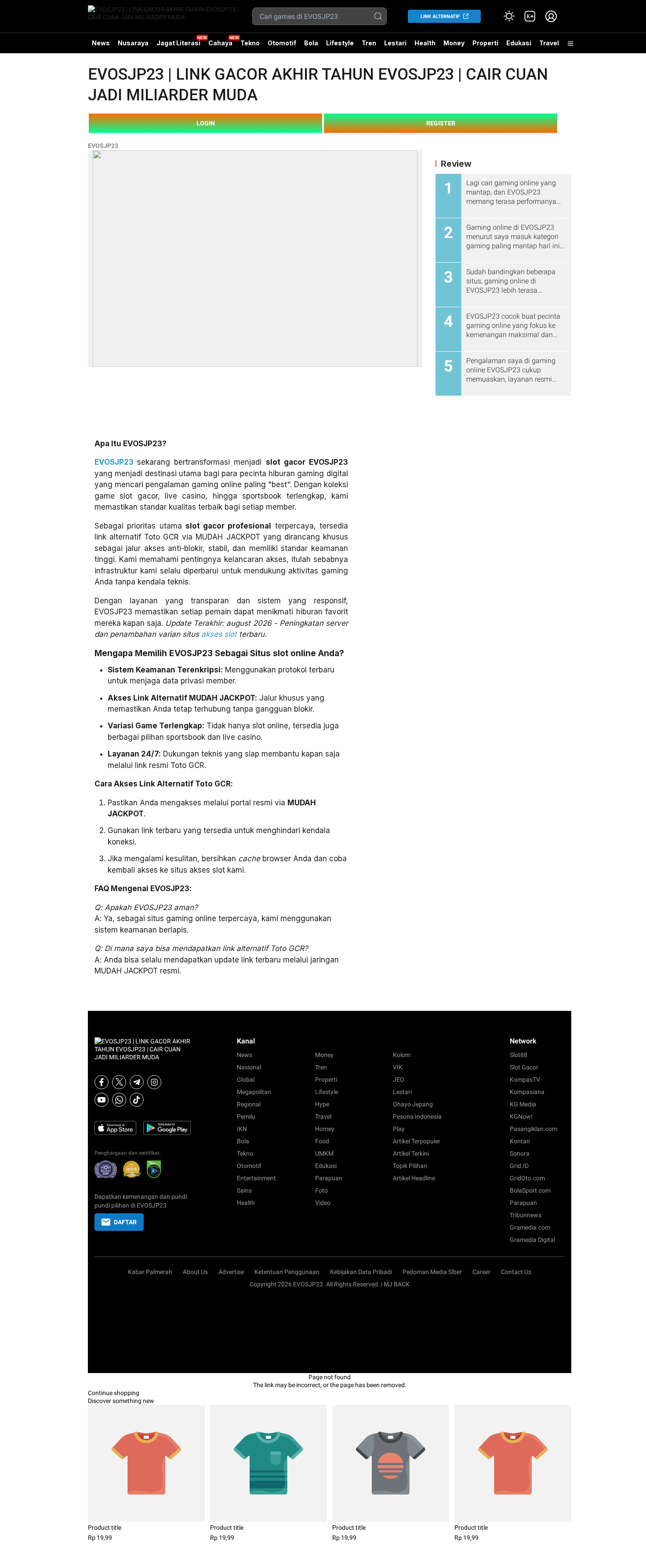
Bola (311, 43)
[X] (119, 1082)
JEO (398, 1079)
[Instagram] (154, 1082)
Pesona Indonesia (417, 1116)
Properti (485, 43)
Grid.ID (519, 1165)
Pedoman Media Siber (432, 1271)
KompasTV (525, 1079)
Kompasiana (527, 1091)
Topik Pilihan (410, 1165)
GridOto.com (527, 1178)
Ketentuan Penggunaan (286, 1271)
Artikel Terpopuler (416, 1141)
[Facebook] (101, 1082)
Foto (321, 1190)
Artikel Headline (414, 1178)
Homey (324, 1128)
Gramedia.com (530, 1227)
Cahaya (220, 43)
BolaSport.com (530, 1190)
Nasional (249, 1067)
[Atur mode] (509, 16)
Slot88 (518, 1054)
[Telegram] (137, 1082)
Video (322, 1202)
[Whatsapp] (119, 1100)
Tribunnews (525, 1215)
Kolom (401, 1054)
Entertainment (256, 1178)
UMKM (324, 1153)
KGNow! (521, 1116)
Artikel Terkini (411, 1153)
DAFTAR (125, 1222)
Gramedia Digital (532, 1239)
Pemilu (246, 1116)
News (101, 43)
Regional (249, 1104)
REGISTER (440, 123)
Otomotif (282, 43)
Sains (244, 1190)
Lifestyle (340, 43)
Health (425, 43)
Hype (322, 1104)
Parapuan (328, 1178)
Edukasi (518, 43)
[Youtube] (101, 1100)
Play (399, 1128)
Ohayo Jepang (413, 1104)
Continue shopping (113, 1392)
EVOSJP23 (103, 145)
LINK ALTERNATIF (440, 16)
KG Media (523, 1104)
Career (481, 1271)
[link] (530, 16)
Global (245, 1079)
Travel (549, 43)
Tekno (250, 43)
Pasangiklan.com (533, 1128)
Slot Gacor (524, 1067)
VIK (398, 1067)
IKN (242, 1128)
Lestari (395, 46)
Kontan (520, 1141)
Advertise (231, 1271)
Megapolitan (254, 1091)
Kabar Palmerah (150, 1271)
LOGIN (205, 123)
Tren (369, 43)
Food (322, 1141)
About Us (195, 1271)
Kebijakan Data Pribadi (361, 1271)
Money (454, 43)
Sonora (520, 1153)
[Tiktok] (137, 1100)
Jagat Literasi (178, 43)
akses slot (219, 634)
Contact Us (516, 1271)
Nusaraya (133, 43)
